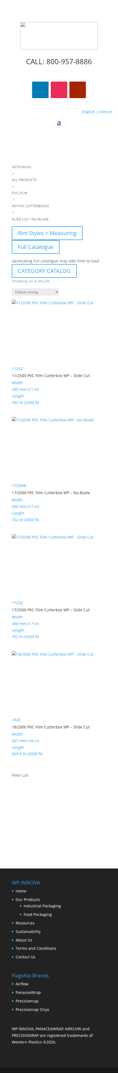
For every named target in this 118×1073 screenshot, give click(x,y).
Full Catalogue (36, 247)
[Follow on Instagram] (59, 90)
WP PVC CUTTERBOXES (30, 205)
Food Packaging (38, 914)
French (106, 111)
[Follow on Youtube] (77, 90)
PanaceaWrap (28, 992)
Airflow (22, 983)
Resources (25, 923)
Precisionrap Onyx (32, 1009)
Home (21, 891)
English (88, 111)
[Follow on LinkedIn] (40, 90)
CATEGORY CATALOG (44, 271)
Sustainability (28, 931)
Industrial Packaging (42, 905)
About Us (24, 940)
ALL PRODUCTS (24, 179)
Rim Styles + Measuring (47, 233)
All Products (21, 166)
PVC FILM (19, 192)
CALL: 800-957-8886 (59, 61)
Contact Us (25, 956)
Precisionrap (27, 1001)
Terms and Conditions (36, 948)
